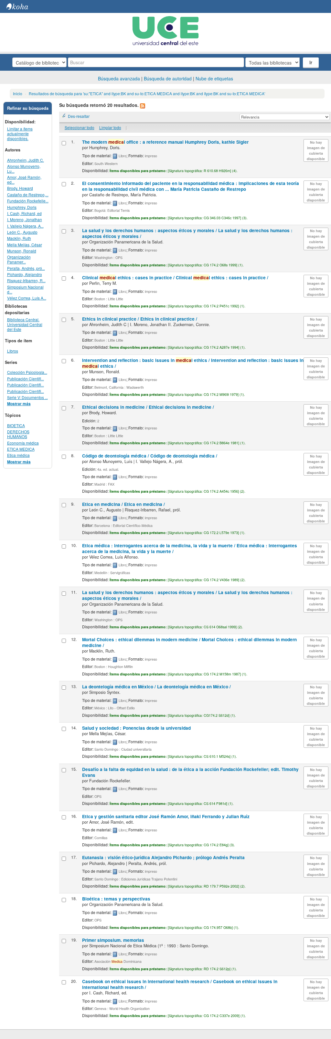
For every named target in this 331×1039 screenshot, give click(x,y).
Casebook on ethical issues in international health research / (179, 984)
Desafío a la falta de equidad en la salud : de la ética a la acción (190, 772)
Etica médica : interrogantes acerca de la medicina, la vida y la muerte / (189, 548)
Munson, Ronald (21, 250)
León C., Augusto (22, 232)
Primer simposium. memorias (113, 940)
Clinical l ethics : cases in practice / (175, 277)
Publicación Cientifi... (25, 378)
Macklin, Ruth (19, 238)
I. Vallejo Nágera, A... (25, 226)
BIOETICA (16, 425)
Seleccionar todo (79, 127)
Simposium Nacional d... (25, 289)
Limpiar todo (110, 127)
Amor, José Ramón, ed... (24, 179)
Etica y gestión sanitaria (166, 816)
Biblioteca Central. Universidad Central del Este (24, 324)
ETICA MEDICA (21, 449)
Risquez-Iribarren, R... (26, 280)
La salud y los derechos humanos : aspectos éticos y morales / (187, 233)
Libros (12, 351)
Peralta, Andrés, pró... (26, 268)
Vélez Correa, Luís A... (26, 298)
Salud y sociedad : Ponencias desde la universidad (136, 728)
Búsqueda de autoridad (168, 78)
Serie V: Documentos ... (27, 397)
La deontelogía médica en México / (156, 687)
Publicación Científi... (25, 384)
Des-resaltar (79, 116)
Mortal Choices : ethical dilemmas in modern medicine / (189, 642)
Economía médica (23, 443)
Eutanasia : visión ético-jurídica (163, 857)
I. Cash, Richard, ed (24, 213)
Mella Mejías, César (24, 244)
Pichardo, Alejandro (24, 274)
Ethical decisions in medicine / (148, 407)
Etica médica (18, 455)
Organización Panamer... (19, 259)
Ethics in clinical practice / (139, 319)
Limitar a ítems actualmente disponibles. (20, 133)
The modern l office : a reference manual (165, 142)
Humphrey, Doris (22, 207)
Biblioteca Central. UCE (22, 6)
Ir (310, 62)
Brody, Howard (20, 188)
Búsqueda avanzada (119, 78)
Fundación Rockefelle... (27, 200)
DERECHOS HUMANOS (18, 434)
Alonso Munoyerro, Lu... (23, 168)
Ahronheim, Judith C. (25, 160)
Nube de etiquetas (214, 78)
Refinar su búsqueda (27, 108)
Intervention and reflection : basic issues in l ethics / (193, 363)
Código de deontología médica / (149, 456)
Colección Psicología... (27, 372)
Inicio (17, 93)
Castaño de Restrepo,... (27, 194)
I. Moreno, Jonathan (24, 219)
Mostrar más (19, 403)
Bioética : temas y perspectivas (116, 899)
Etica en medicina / (123, 504)
